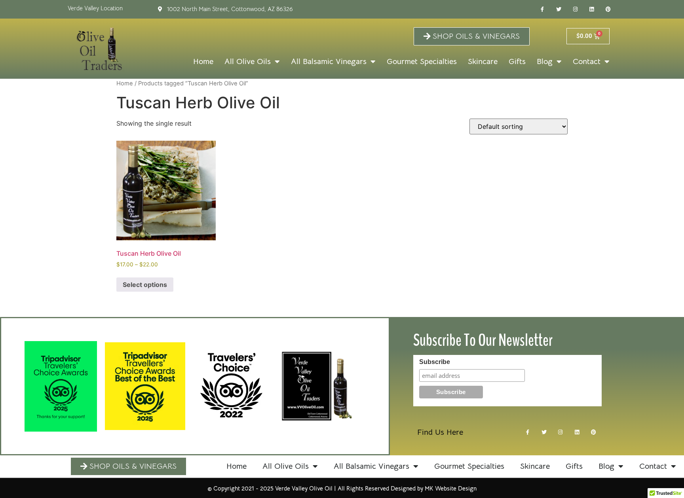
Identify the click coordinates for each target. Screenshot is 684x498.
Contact (586, 61)
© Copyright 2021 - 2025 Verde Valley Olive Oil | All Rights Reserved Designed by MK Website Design (342, 488)
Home (203, 61)
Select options (145, 285)
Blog (545, 61)
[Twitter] (559, 9)
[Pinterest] (608, 9)
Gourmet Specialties (422, 61)
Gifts (517, 61)
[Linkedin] (591, 9)
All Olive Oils (247, 61)
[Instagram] (575, 9)
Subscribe (434, 362)
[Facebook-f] (542, 9)
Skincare (483, 61)
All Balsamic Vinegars (329, 61)
